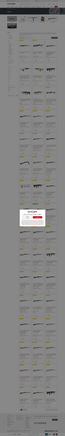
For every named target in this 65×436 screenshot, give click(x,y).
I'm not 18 (27, 217)
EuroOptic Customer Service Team (32, 224)
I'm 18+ (37, 217)
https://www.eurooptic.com (34, 220)
